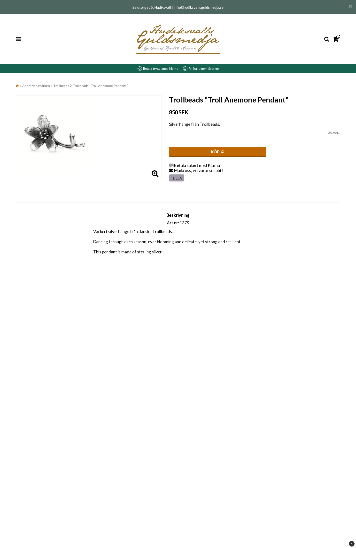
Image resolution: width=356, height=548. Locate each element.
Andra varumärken (36, 86)
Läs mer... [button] (333, 133)
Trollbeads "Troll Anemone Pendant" (100, 86)
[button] (336, 39)
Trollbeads (61, 86)
